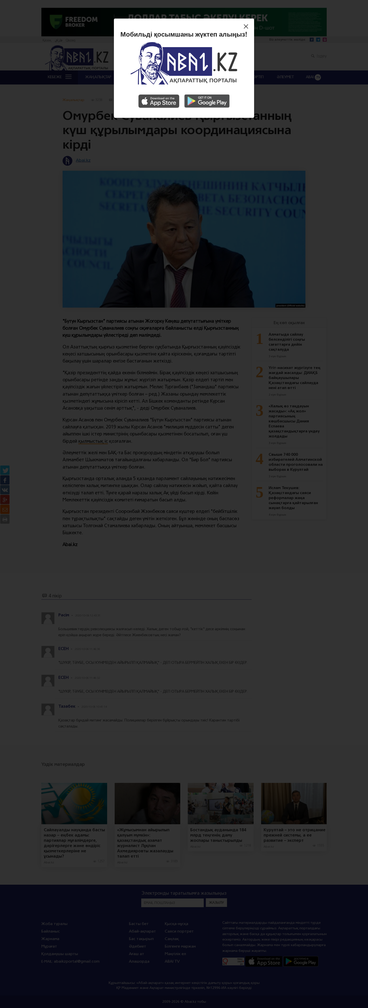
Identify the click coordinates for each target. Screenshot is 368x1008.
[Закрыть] (247, 27)
